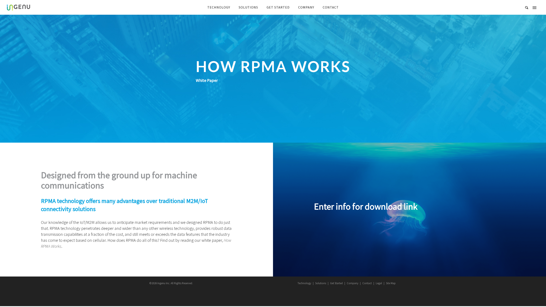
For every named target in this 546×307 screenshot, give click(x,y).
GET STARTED (278, 7)
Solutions (320, 283)
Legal (379, 283)
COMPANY (306, 7)
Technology (304, 283)
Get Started (336, 283)
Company (352, 283)
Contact (367, 283)
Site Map (391, 283)
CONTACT (331, 7)
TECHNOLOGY (218, 7)
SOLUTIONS (248, 7)
